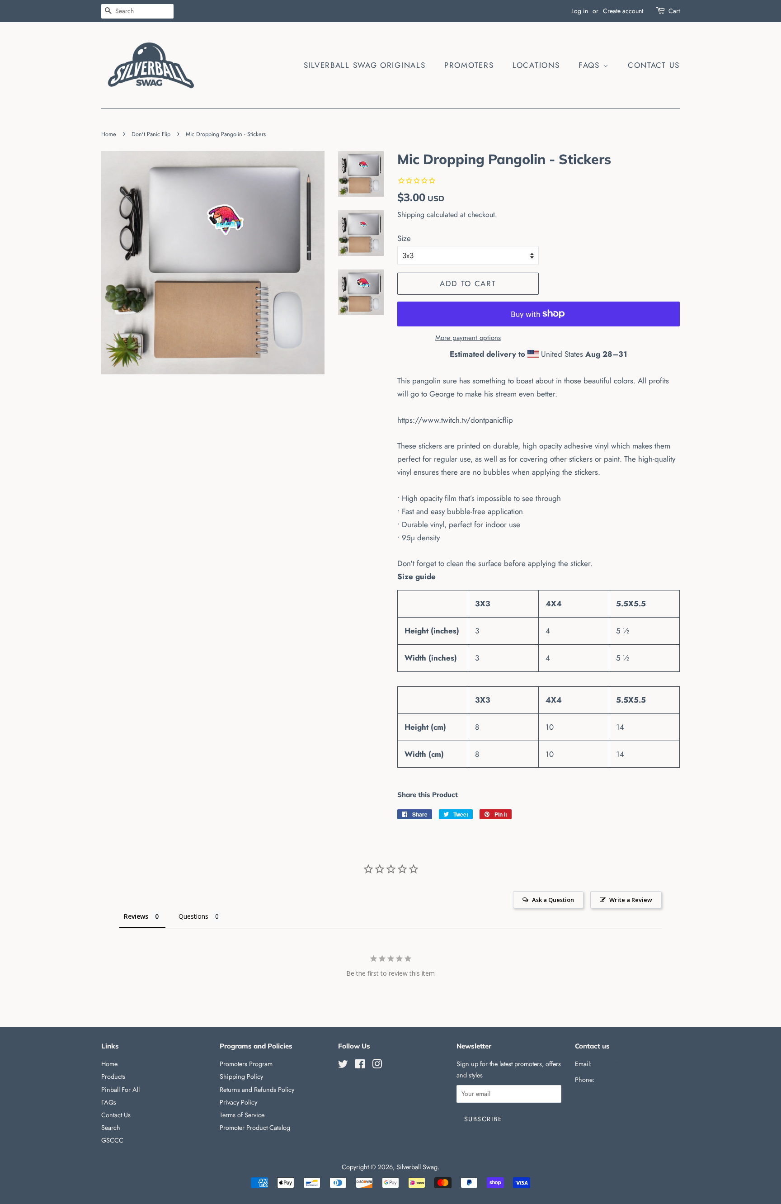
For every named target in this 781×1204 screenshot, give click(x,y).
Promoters (469, 65)
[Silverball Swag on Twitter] (343, 1065)
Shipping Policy (241, 1076)
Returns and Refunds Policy (257, 1089)
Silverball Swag (417, 1166)
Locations (536, 65)
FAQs (591, 65)
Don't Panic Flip (151, 134)
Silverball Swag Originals (365, 65)
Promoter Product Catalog (255, 1127)
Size (404, 238)
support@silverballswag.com (631, 1063)
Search (110, 1127)
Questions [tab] (193, 916)
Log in (579, 10)
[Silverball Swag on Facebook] (360, 1065)
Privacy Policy (238, 1102)
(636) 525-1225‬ (617, 1079)
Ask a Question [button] (553, 900)
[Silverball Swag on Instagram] (377, 1065)
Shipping (410, 214)
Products (113, 1076)
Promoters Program (246, 1063)
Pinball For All (120, 1089)
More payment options (468, 338)
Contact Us (654, 65)
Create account (623, 10)
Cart (674, 10)
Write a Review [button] (630, 900)
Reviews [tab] (136, 916)
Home (108, 134)
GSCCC (112, 1140)
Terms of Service (242, 1114)
